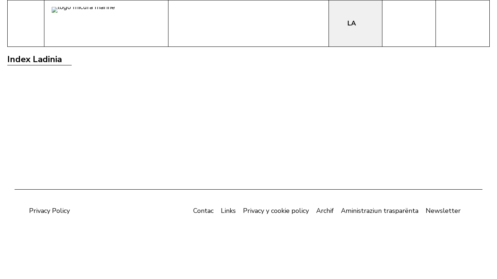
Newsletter (443, 210)
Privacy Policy (49, 210)
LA (352, 23)
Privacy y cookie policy (276, 210)
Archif (325, 210)
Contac (203, 210)
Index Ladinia (34, 59)
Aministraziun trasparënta (379, 210)
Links (228, 210)
